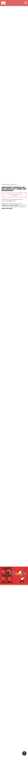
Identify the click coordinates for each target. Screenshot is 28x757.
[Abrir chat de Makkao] (24, 753)
